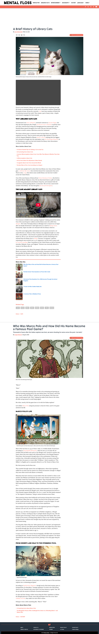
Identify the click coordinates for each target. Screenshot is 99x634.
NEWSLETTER (36, 2)
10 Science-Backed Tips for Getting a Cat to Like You (30, 149)
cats (40, 111)
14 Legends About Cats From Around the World (29, 163)
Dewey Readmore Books (45, 178)
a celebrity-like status (24, 171)
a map (25, 173)
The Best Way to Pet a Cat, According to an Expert (29, 165)
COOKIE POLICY (75, 627)
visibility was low (20, 598)
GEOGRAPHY (65, 2)
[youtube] (96, 6)
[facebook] (85, 6)
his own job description (45, 186)
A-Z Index (62, 629)
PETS (47, 307)
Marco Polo (26, 406)
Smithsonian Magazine (29, 585)
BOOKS (42, 307)
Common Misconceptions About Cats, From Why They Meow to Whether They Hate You (38, 155)
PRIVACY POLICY (63, 627)
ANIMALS (37, 307)
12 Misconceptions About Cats (24, 158)
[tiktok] (93, 6)
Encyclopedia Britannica (30, 450)
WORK (27, 307)
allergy (36, 238)
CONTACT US (35, 627)
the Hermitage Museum (51, 139)
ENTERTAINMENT (55, 2)
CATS (18, 307)
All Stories (52, 307)
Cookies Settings (75, 629)
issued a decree (41, 137)
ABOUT (21, 627)
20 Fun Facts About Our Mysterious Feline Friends (29, 160)
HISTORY (73, 2)
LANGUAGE (80, 2)
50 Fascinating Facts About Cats (25, 152)
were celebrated (30, 123)
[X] (88, 6)
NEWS (32, 307)
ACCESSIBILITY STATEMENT (38, 629)
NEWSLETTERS (52, 627)
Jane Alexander (18, 32)
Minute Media (46, 632)
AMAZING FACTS (45, 2)
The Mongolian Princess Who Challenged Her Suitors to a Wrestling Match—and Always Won (37, 611)
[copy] (24, 35)
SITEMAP (51, 629)
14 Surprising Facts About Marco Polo (26, 608)
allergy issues (53, 226)
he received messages (22, 242)
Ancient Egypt (52, 123)
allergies (18, 224)
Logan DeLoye (18, 334)
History (22, 307)
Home (17, 314)
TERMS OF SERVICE (24, 629)
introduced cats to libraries (43, 124)
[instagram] (90, 6)
